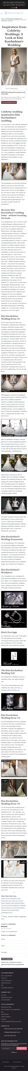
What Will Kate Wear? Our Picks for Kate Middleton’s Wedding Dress (13, 905)
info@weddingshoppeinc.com (12, 1032)
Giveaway (3, 1019)
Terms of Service (17, 1062)
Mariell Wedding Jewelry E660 (13, 640)
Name (3, 939)
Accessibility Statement (7, 987)
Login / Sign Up (7, 4)
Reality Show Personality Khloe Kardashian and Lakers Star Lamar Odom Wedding (12, 901)
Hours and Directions (6, 980)
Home (2, 18)
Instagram (11, 1055)
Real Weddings (5, 1014)
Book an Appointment (6, 975)
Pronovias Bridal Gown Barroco (15, 404)
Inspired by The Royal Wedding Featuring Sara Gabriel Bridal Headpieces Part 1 (13, 910)
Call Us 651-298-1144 (10, 1035)
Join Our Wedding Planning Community (11, 1021)
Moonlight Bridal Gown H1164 (14, 444)
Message (4, 952)
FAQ (2, 985)
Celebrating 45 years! (6, 997)
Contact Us (4, 978)
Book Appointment (20, 4)
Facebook (8, 1055)
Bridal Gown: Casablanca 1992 (10, 474)
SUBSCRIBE (22, 1048)
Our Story (3, 995)
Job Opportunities (5, 999)
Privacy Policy (5, 1062)
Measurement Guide (6, 1007)
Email (3, 946)
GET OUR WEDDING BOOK (9, 102)
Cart (15, 7)
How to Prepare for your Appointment (10, 1009)
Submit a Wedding (5, 1016)
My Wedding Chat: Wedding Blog (14, 18)
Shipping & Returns (6, 983)
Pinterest (19, 1055)
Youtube (15, 1055)
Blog (2, 1012)
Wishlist (13, 4)
